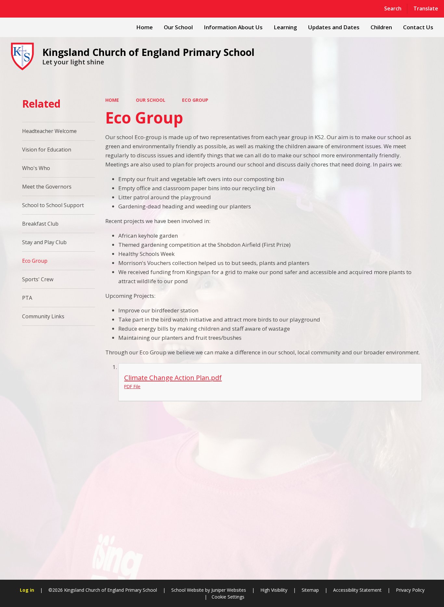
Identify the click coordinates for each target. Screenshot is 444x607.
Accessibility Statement (357, 590)
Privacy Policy (410, 590)
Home (112, 100)
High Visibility (273, 590)
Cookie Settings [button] (228, 597)
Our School (150, 100)
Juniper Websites (228, 590)
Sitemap (310, 590)
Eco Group (195, 100)
